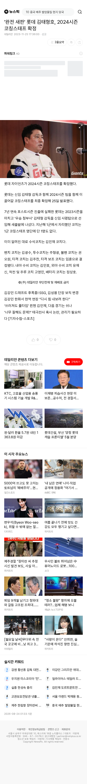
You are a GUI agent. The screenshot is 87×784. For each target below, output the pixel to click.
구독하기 (74, 362)
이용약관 (21, 729)
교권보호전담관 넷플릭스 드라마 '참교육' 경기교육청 (26, 696)
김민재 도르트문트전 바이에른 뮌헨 (67, 688)
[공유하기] (79, 42)
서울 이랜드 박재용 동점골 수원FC (67, 696)
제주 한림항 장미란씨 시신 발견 (26, 705)
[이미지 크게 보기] (80, 126)
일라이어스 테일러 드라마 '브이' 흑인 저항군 (67, 679)
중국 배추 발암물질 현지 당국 (67, 705)
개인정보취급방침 (36, 729)
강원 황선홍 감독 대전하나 (26, 670)
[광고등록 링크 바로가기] (81, 53)
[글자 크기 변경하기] (71, 42)
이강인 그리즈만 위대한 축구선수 (67, 670)
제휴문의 (66, 729)
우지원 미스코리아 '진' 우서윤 (26, 679)
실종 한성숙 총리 (21, 688)
